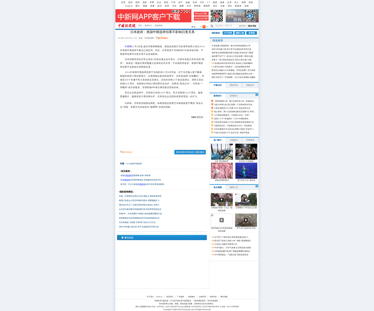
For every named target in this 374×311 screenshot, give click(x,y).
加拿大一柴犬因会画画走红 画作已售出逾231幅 (231, 60)
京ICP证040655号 (173, 307)
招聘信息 (213, 297)
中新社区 (218, 85)
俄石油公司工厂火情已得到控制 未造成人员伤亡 (139, 205)
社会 (159, 2)
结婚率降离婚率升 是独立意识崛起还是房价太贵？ (233, 74)
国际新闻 (159, 25)
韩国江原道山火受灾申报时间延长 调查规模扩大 (139, 200)
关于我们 (150, 297)
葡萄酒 (197, 6)
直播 (152, 6)
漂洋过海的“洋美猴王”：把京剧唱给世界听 (232, 67)
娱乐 (159, 6)
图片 (138, 6)
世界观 (252, 33)
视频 (145, 6)
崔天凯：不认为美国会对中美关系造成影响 (142, 184)
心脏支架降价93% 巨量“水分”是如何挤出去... (233, 108)
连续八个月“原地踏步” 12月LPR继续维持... (232, 119)
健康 (181, 6)
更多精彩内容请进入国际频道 (190, 152)
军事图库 (250, 140)
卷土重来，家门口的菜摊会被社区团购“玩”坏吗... (234, 111)
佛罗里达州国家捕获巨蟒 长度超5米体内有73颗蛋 (232, 53)
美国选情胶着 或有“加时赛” (136, 175)
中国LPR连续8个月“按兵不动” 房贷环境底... (232, 133)
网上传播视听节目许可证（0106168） (150, 307)
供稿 (246, 6)
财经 (166, 2)
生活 (189, 6)
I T (208, 2)
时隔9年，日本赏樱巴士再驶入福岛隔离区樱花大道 (140, 213)
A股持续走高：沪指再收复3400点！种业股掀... (233, 126)
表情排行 (234, 96)
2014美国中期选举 (134, 164)
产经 (173, 2)
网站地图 (223, 297)
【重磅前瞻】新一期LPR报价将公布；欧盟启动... (234, 101)
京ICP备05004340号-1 (212, 307)
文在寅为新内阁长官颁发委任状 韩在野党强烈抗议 (140, 209)
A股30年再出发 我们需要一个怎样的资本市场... (233, 104)
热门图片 (218, 140)
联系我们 (169, 297)
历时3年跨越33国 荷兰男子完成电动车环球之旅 (139, 227)
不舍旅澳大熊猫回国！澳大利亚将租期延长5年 (231, 46)
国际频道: (216, 33)
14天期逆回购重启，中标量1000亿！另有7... (232, 115)
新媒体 (238, 6)
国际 (145, 2)
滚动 (130, 2)
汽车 (202, 2)
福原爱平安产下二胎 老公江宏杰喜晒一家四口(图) (232, 56)
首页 (123, 2)
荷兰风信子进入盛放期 (246, 180)
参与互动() (163, 38)
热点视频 (218, 187)
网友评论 (234, 85)
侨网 (243, 2)
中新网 (128, 46)
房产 (180, 2)
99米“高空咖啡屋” (222, 161)
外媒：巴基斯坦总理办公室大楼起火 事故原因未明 (140, 196)
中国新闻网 (149, 38)
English (129, 6)
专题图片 (234, 140)
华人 (236, 2)
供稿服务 (191, 297)
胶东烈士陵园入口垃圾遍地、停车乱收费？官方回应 (233, 70)
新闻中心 (148, 25)
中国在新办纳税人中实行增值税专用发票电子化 (234, 122)
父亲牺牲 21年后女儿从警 (246, 208)
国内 (137, 2)
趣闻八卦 (234, 187)
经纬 (251, 2)
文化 (174, 6)
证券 (195, 2)
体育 (167, 6)
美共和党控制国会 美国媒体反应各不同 (141, 180)
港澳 (222, 2)
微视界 (207, 6)
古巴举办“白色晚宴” (246, 161)
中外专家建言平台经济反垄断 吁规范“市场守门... (234, 129)
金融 (188, 2)
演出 (215, 6)
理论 (230, 6)
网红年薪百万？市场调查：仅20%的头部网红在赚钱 (233, 77)
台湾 (229, 2)
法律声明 (202, 297)
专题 (222, 6)
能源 (215, 2)
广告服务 (180, 297)
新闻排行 (218, 96)
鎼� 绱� (252, 26)
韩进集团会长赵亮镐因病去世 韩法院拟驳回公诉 (139, 218)
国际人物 (240, 33)
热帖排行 (250, 85)
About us (159, 297)
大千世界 (228, 33)
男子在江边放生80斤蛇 (246, 228)
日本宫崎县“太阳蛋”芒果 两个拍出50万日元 (137, 222)
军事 (152, 2)
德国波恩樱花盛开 (222, 180)
